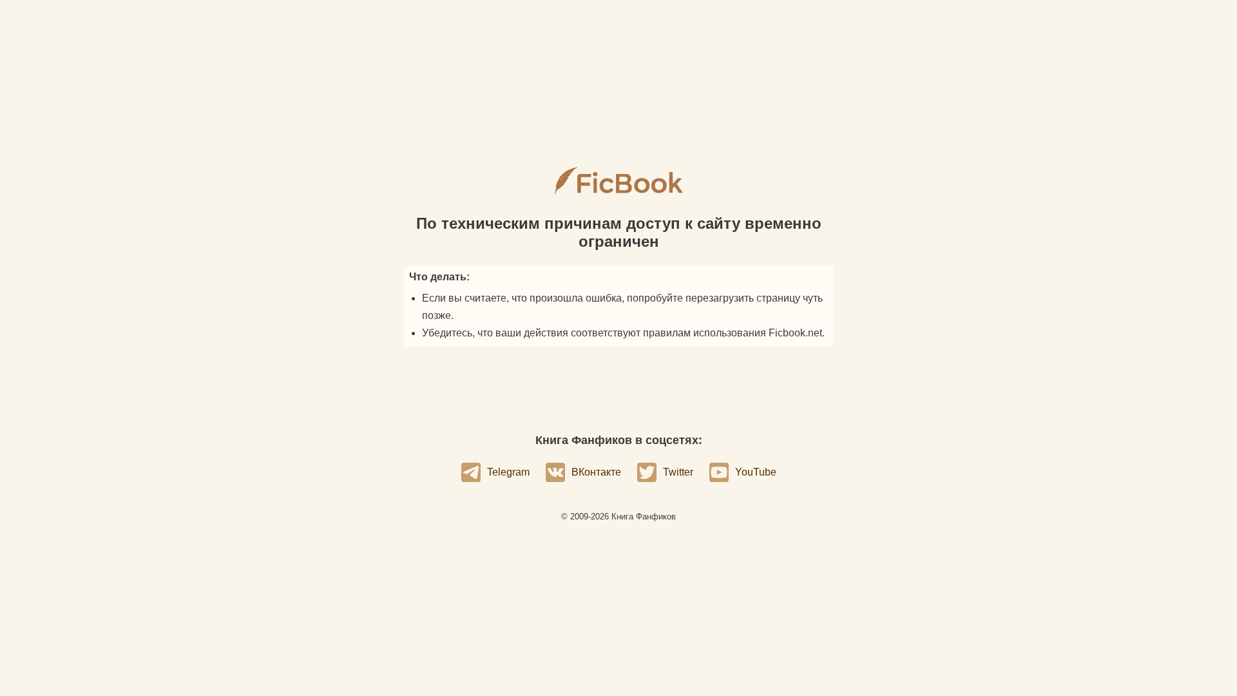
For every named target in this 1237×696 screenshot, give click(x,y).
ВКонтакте (596, 472)
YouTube (755, 472)
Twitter (678, 472)
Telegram (508, 472)
